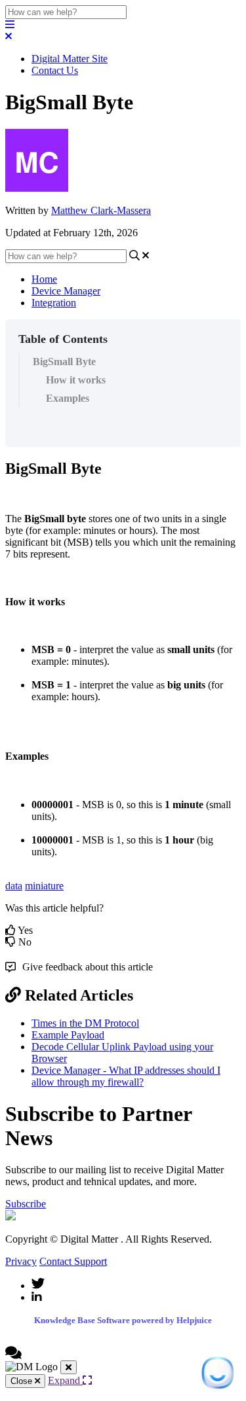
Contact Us (54, 70)
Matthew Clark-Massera (101, 210)
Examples (67, 398)
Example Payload (67, 1034)
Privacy (21, 1261)
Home (44, 279)
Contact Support (73, 1261)
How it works (76, 379)
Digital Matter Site (69, 58)
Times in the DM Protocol (85, 1023)
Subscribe (25, 1203)
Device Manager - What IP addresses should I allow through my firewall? (125, 1076)
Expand (65, 1380)
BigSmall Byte (64, 361)
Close (22, 1381)
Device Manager (65, 290)
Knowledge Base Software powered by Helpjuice (123, 1320)
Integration (53, 302)
